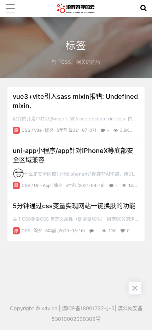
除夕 (49, 130)
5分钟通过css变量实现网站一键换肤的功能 (74, 206)
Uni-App (42, 185)
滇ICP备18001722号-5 (88, 308)
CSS (26, 130)
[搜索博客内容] (143, 8)
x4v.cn (49, 308)
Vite (38, 130)
